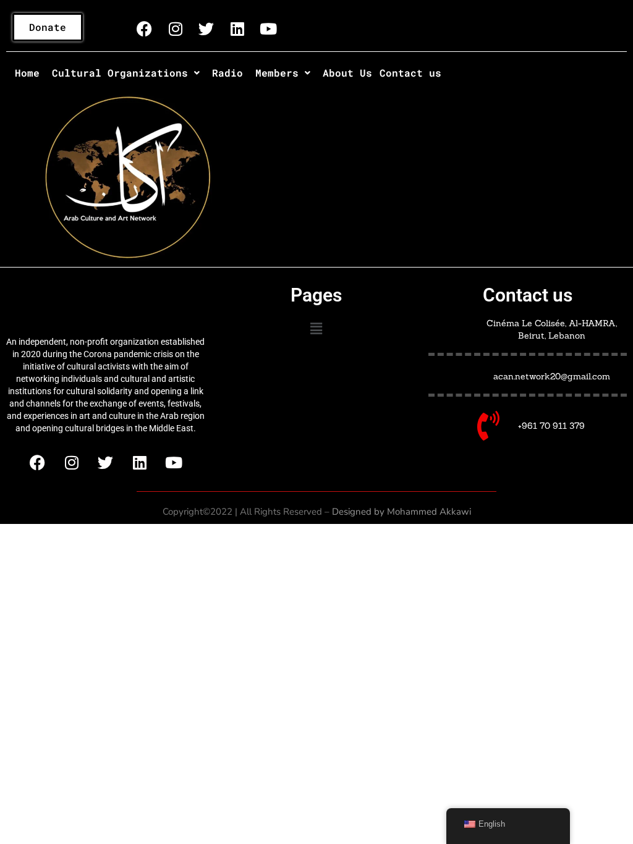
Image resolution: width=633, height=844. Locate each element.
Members (277, 72)
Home (27, 72)
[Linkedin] (237, 28)
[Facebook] (144, 28)
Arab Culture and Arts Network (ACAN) (105, 304)
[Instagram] (175, 28)
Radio (227, 72)
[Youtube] (268, 28)
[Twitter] (206, 28)
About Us (347, 72)
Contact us (410, 72)
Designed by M (363, 511)
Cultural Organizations (120, 72)
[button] (125, 72)
